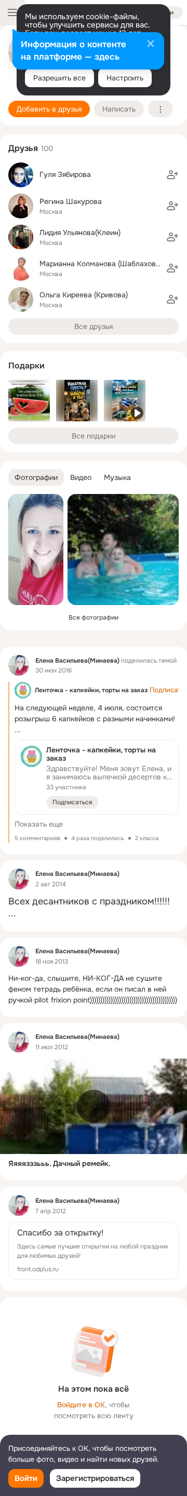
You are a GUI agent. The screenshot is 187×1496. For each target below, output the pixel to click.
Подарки (26, 365)
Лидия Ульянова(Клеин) (80, 232)
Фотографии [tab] (36, 477)
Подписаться (72, 802)
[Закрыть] (150, 44)
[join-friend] (172, 175)
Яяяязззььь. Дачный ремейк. (59, 1163)
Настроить (124, 78)
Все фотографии (93, 617)
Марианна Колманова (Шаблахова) (100, 263)
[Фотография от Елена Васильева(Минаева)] (35, 549)
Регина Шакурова (70, 201)
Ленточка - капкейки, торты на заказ (91, 690)
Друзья (23, 148)
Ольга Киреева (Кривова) (83, 294)
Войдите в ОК (81, 1404)
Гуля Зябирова (65, 174)
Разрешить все (59, 78)
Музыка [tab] (117, 477)
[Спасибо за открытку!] (93, 1251)
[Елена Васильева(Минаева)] (18, 665)
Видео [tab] (80, 477)
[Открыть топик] (93, 762)
